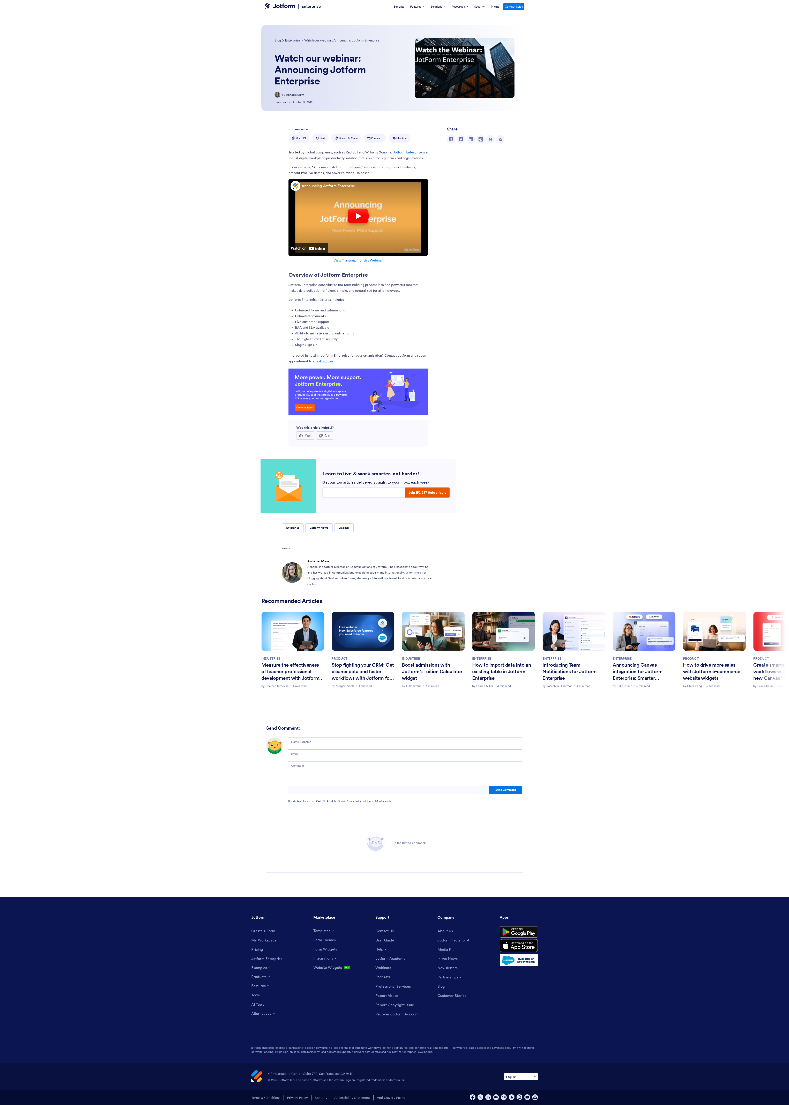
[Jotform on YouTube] (527, 1097)
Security (321, 1098)
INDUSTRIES (270, 658)
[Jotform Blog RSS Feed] (500, 139)
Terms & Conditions (265, 1098)
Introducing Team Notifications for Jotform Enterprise (569, 671)
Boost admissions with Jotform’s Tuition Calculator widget (432, 671)
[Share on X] (451, 139)
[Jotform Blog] (504, 1097)
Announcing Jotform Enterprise (328, 185)
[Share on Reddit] (480, 139)
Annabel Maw (295, 95)
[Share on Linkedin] (471, 139)
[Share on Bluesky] (490, 139)
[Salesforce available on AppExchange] (519, 960)
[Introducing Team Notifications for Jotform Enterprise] (573, 631)
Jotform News (319, 528)
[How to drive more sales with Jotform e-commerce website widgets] (714, 631)
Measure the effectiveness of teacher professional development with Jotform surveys (290, 672)
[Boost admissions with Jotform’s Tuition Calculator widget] (433, 631)
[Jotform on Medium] (496, 1097)
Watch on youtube (308, 248)
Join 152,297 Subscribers (427, 492)
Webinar (344, 528)
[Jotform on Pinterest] (519, 1097)
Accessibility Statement (352, 1098)
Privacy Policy (353, 801)
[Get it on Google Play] (519, 932)
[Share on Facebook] (461, 139)
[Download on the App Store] (519, 945)
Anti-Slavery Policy (391, 1098)
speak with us (323, 361)
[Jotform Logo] (280, 6)
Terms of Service (376, 801)
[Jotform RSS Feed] (511, 1097)
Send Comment (505, 790)
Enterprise (311, 6)
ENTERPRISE (481, 658)
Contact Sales (514, 6)
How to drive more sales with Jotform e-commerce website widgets (711, 671)
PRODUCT (339, 658)
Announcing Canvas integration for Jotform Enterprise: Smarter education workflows (638, 672)
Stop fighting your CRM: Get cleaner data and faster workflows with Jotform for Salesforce (363, 672)
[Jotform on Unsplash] (535, 1097)
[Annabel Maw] (277, 95)
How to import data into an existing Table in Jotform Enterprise (501, 671)
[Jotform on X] (480, 1097)
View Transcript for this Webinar (358, 260)
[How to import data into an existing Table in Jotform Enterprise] (503, 631)
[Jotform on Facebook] (472, 1097)
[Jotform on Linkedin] (488, 1097)
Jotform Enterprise (407, 152)
